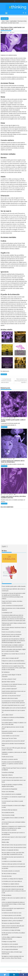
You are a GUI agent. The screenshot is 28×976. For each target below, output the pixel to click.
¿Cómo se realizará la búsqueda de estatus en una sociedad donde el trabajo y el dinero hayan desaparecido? (13, 904)
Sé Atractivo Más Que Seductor (9, 810)
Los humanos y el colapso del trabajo (11, 930)
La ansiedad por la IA (7, 612)
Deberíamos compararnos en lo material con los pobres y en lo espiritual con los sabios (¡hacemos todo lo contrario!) (14, 828)
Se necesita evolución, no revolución (11, 871)
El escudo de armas (6, 876)
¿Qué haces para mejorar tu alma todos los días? (14, 837)
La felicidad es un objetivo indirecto (10, 884)
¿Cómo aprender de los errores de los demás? (13, 741)
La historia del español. (7, 720)
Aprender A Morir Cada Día (8, 681)
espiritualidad (13, 21)
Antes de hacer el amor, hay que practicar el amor (14, 844)
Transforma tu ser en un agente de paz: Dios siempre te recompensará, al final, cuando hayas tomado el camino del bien (14, 667)
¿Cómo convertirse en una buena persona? (12, 605)
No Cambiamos (5, 672)
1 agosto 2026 (5, 417)
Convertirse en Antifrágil (8, 772)
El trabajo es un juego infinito (9, 941)
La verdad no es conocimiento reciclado (12, 861)
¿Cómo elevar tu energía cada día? (10, 658)
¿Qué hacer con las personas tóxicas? (11, 695)
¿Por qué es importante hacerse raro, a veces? (13, 705)
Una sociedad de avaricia (8, 812)
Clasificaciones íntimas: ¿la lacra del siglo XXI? (13, 918)
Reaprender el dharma (7, 775)
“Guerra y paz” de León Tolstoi (9, 738)
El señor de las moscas (7, 756)
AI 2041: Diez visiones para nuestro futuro (12, 777)
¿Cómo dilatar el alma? (7, 715)
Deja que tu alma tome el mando (10, 698)
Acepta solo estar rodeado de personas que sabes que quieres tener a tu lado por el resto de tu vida (14, 890)
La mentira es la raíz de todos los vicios (11, 912)
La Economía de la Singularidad (9, 789)
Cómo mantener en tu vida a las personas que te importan (21, 380)
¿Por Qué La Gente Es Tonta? (9, 679)
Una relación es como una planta (10, 944)
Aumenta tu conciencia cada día (10, 759)
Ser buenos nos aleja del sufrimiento (11, 923)
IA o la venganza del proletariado (10, 949)
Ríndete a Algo (5, 842)
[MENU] (6, 13)
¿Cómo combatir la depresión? (9, 688)
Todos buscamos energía (8, 815)
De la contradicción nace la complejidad (12, 794)
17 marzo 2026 (5, 494)
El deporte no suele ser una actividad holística (13, 660)
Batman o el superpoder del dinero (10, 850)
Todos (7, 21)
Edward (12, 32)
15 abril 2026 (5, 458)
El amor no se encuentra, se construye (11, 632)
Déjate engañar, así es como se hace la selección (14, 708)
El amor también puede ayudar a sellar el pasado (14, 586)
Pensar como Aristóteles (8, 791)
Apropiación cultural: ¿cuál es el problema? (12, 920)
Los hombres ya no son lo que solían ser (12, 881)
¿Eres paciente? (6, 839)
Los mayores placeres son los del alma (11, 915)
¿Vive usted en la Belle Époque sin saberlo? (12, 946)
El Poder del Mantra (6, 895)
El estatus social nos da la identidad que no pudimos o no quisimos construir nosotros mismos (12, 763)
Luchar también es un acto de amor (10, 735)
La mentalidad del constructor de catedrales (12, 886)
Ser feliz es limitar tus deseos (9, 873)
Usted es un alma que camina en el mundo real (13, 864)
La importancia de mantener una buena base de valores (6, 380)
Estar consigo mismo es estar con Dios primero (13, 663)
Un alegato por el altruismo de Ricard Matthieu (13, 717)
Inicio (3, 21)
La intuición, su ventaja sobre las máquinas (12, 878)
